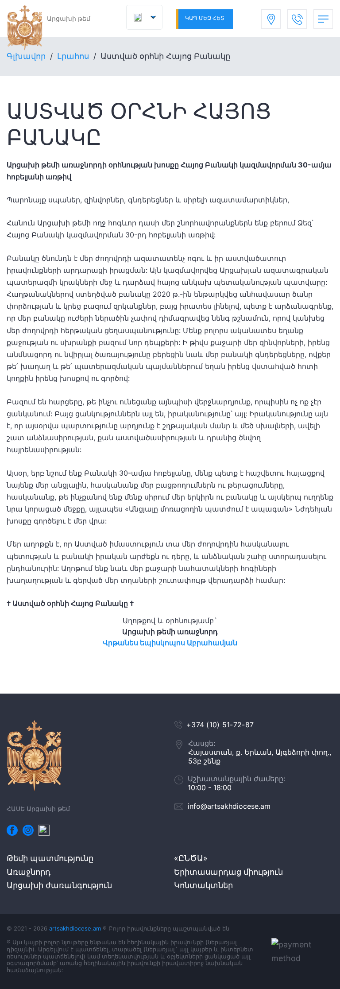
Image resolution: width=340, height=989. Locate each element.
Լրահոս (73, 56)
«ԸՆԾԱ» (191, 858)
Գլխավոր (26, 56)
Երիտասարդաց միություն (228, 872)
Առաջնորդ (28, 872)
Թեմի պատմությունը (50, 858)
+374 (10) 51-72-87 (220, 724)
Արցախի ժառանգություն (59, 885)
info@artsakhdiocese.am (229, 806)
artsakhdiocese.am (75, 928)
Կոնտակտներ (203, 885)
